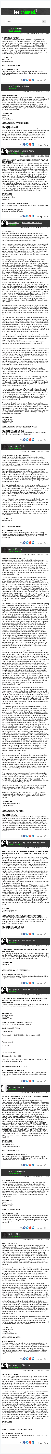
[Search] (44, 21)
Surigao (11, 844)
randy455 (12, 446)
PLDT (25, 1087)
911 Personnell (28, 940)
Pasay (11, 1236)
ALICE (11, 29)
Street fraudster (28, 1365)
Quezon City (13, 153)
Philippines (17, 31)
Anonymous (13, 151)
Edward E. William (30, 989)
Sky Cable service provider (34, 842)
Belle (10, 1234)
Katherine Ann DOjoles (32, 223)
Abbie (18, 1234)
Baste (22, 446)
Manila (11, 31)
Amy (10, 549)
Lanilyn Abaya (28, 151)
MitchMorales (14, 1087)
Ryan (19, 29)
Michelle (21, 1171)
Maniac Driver (23, 86)
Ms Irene (19, 549)
